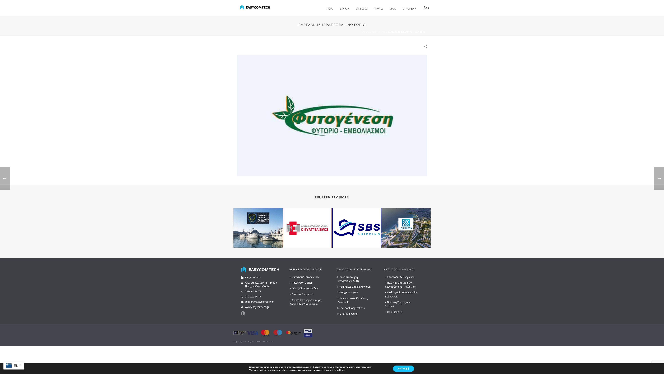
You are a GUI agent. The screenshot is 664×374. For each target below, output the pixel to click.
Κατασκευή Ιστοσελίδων (305, 277)
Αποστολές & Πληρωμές (400, 277)
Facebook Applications (352, 308)
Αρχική (365, 32)
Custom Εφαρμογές (303, 294)
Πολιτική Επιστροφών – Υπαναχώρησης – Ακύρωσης (400, 284)
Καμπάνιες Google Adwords (354, 286)
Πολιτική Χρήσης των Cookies (398, 304)
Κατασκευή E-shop (302, 282)
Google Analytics (348, 292)
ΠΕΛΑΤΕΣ (378, 8)
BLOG (393, 8)
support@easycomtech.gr (259, 301)
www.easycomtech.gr (257, 307)
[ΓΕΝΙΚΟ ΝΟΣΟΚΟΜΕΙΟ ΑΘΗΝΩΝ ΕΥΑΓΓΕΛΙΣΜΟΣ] (307, 222)
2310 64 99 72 (253, 291)
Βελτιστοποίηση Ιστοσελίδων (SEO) (348, 279)
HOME (330, 8)
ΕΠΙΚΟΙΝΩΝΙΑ (409, 8)
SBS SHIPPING (357, 238)
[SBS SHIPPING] (356, 222)
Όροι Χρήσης (394, 312)
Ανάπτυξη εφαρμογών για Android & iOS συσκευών (305, 302)
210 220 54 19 (253, 296)
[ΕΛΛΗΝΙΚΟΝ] (406, 222)
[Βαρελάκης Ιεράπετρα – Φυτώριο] (332, 115)
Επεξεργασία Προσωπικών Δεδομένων (401, 294)
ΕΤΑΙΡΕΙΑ (344, 8)
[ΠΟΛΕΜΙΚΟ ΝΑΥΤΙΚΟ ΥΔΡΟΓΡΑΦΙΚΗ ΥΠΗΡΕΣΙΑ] (258, 222)
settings (341, 370)
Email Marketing (348, 313)
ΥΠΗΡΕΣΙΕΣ (361, 8)
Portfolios (378, 32)
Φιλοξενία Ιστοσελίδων (305, 288)
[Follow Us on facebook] (243, 313)
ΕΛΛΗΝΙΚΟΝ (406, 238)
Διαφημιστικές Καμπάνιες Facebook (352, 300)
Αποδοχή (403, 368)
